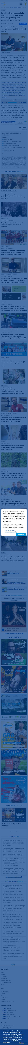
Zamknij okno (21, 534)
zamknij (22, 1043)
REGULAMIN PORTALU (10, 530)
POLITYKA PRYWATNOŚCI (11, 532)
